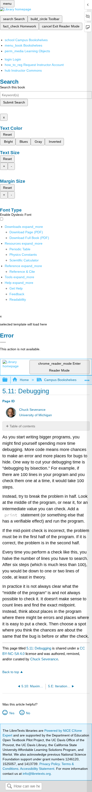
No (28, 713)
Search (9, 786)
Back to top (10, 672)
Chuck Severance (32, 409)
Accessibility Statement (37, 768)
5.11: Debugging (38, 648)
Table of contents (22, 426)
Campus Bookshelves (60, 380)
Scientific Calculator (24, 260)
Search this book (12, 87)
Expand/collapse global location (87, 378)
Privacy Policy (49, 764)
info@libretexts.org (36, 773)
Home (24, 380)
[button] (16, 294)
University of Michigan (35, 415)
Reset (7, 134)
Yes (11, 713)
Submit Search (14, 102)
